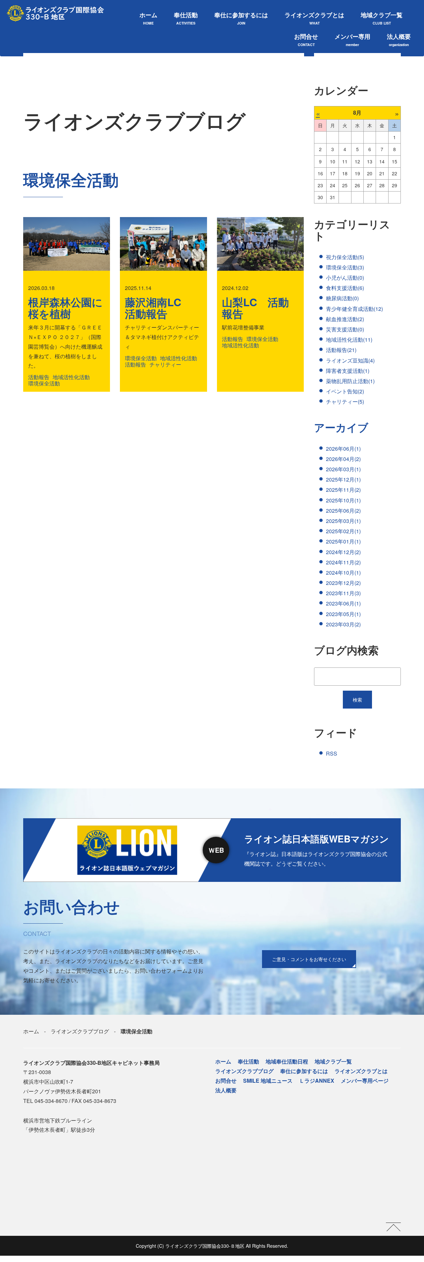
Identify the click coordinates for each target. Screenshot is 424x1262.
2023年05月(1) (343, 614)
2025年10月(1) (343, 500)
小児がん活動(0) (345, 277)
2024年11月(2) (343, 562)
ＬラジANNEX (316, 1080)
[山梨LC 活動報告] (260, 244)
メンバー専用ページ (365, 1080)
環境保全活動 (44, 383)
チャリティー (165, 364)
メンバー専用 (352, 39)
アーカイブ (341, 427)
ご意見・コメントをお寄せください (309, 959)
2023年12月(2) (343, 583)
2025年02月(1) (343, 531)
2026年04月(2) (343, 459)
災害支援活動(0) (345, 329)
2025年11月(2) (343, 489)
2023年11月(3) (343, 593)
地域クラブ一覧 (381, 18)
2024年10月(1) (343, 572)
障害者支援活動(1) (347, 370)
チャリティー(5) (345, 401)
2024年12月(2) (343, 552)
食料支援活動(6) (345, 288)
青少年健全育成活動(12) (354, 309)
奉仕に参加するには (241, 18)
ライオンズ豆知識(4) (350, 360)
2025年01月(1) (343, 541)
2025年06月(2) (343, 510)
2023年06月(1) (343, 603)
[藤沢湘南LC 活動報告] (163, 244)
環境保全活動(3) (345, 267)
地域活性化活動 (71, 377)
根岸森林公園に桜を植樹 (65, 307)
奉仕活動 (186, 18)
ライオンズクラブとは (314, 18)
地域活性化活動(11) (349, 339)
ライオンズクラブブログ (80, 1031)
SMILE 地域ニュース (267, 1080)
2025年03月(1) (343, 521)
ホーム (148, 18)
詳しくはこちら (212, 850)
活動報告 (38, 377)
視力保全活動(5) (345, 257)
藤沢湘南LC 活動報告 (158, 307)
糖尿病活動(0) (342, 298)
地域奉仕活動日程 (287, 1061)
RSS (331, 753)
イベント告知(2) (345, 391)
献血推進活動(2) (345, 319)
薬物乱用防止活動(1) (350, 381)
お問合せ (306, 39)
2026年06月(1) (343, 448)
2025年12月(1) (343, 479)
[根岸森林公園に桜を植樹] (66, 244)
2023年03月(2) (343, 624)
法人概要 (399, 39)
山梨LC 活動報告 (255, 307)
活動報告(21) (341, 350)
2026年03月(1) (343, 469)
